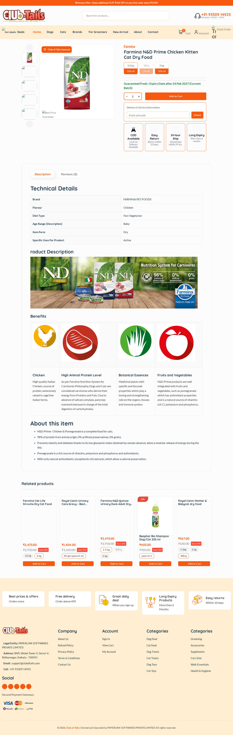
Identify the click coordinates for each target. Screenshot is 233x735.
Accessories (197, 645)
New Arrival (120, 32)
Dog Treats (153, 651)
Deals (20, 32)
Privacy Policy (66, 651)
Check (197, 115)
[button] (154, 137)
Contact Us (64, 664)
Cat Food (152, 645)
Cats (63, 32)
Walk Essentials (200, 664)
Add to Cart (176, 96)
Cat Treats (153, 658)
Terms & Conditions (69, 658)
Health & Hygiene (201, 670)
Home (37, 32)
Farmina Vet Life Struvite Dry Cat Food (37, 502)
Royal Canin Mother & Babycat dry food (192, 502)
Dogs (50, 32)
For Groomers (98, 32)
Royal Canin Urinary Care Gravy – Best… (75, 502)
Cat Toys (151, 670)
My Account (109, 651)
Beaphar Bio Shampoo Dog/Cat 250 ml (154, 537)
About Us (63, 638)
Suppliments (198, 651)
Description (43, 174)
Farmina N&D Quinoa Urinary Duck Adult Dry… (116, 502)
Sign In (106, 638)
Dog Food (152, 638)
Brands (77, 32)
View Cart (108, 645)
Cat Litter (196, 658)
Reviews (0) (69, 174)
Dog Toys (152, 664)
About (138, 32)
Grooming (196, 638)
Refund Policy (65, 645)
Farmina (129, 46)
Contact (153, 32)
